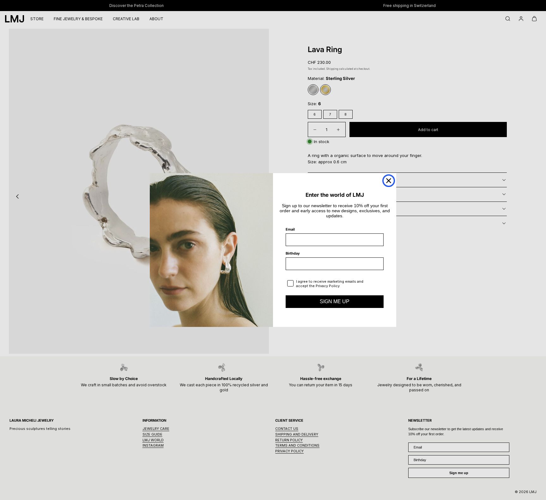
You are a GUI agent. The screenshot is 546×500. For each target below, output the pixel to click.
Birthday (293, 253)
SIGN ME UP (334, 301)
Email (290, 229)
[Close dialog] (389, 181)
